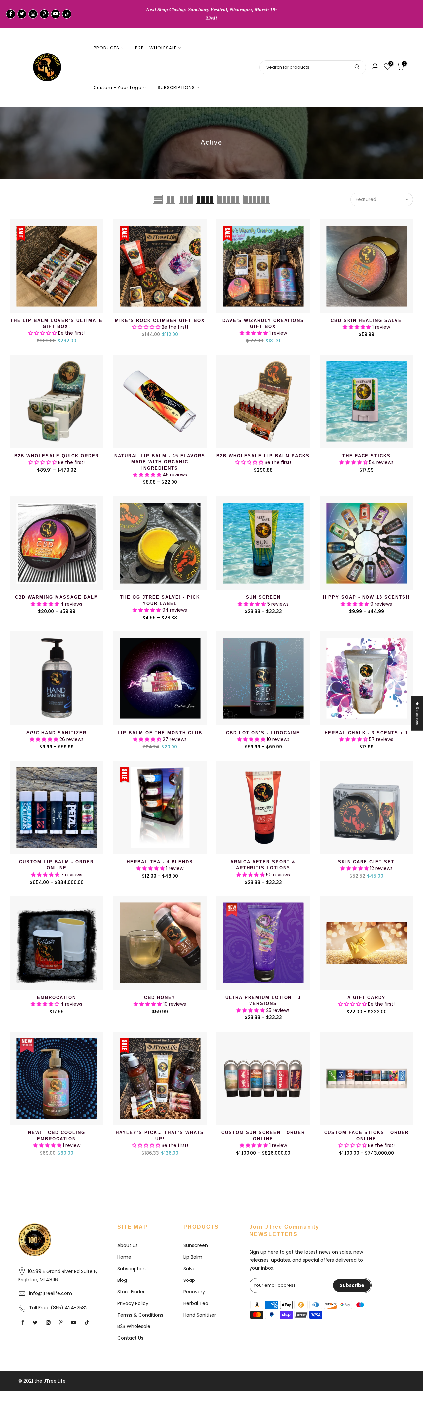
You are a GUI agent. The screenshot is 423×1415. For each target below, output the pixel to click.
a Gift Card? (366, 997)
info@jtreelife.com (50, 1293)
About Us (127, 1245)
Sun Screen (263, 597)
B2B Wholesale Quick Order (56, 455)
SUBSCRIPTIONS (176, 87)
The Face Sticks (366, 455)
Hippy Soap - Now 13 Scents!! (366, 597)
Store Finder (131, 1291)
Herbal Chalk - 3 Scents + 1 (366, 732)
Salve (189, 1268)
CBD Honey (159, 997)
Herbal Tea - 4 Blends (160, 862)
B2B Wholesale (133, 1326)
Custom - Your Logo (118, 87)
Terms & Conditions (140, 1315)
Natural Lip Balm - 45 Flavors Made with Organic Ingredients (159, 462)
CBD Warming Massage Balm (56, 597)
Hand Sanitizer (56, 732)
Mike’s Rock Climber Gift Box (160, 320)
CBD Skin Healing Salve (366, 320)
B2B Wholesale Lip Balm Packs (263, 455)
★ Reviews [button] (417, 713)
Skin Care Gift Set (366, 862)
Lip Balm (192, 1257)
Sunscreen (195, 1245)
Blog (122, 1280)
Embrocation (56, 997)
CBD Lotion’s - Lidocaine (263, 732)
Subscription (131, 1268)
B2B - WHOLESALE (156, 48)
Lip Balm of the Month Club (160, 732)
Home (124, 1257)
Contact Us (130, 1338)
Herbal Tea (195, 1303)
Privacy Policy (132, 1303)
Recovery (194, 1291)
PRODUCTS (106, 48)
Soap (189, 1280)
